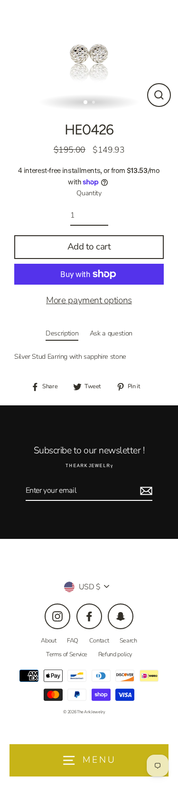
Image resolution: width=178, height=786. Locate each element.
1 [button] (86, 102)
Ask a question (111, 333)
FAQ (72, 640)
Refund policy (115, 654)
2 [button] (94, 103)
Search (128, 640)
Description (62, 333)
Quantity (88, 193)
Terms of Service (66, 654)
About (48, 640)
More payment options (89, 300)
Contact (99, 640)
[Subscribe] (144, 491)
